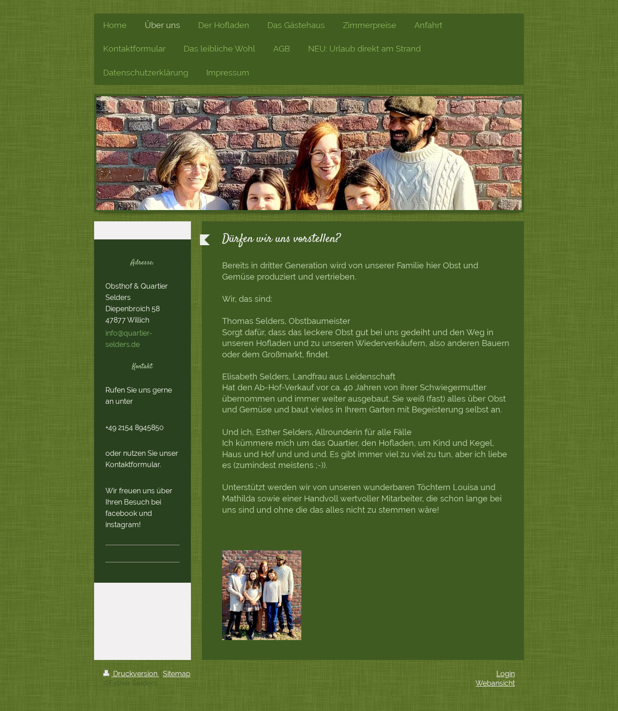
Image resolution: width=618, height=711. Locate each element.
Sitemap (176, 673)
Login (505, 673)
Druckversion (135, 673)
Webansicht (495, 683)
